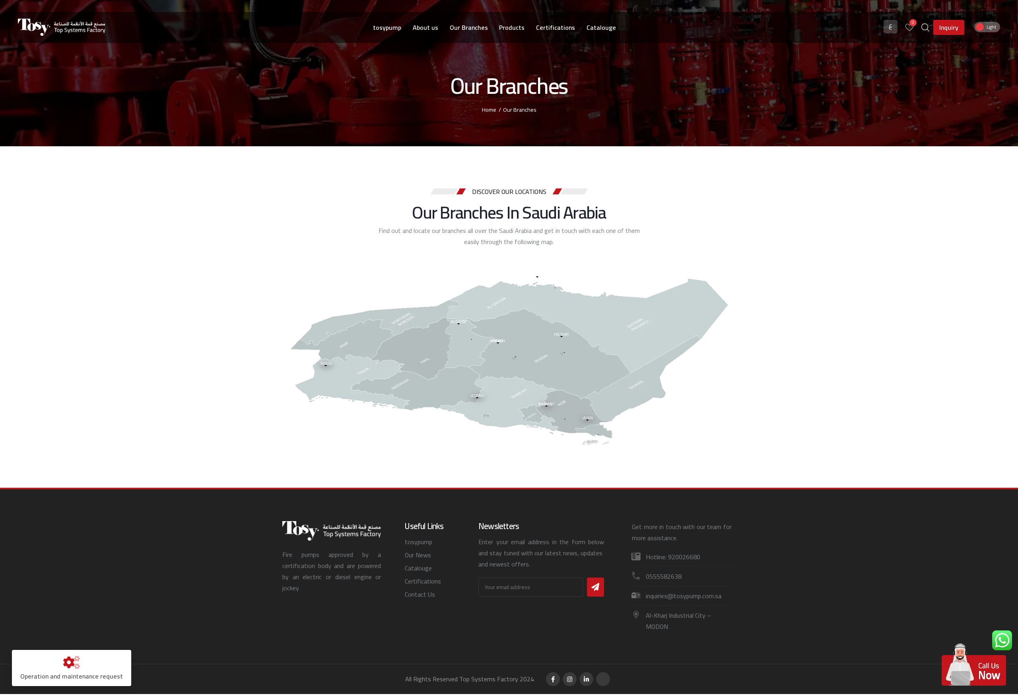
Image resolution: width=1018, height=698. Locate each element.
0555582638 (664, 576)
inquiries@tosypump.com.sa (683, 596)
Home (489, 109)
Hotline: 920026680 (673, 557)
